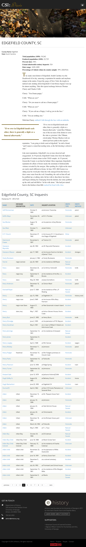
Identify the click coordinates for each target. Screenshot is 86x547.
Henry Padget (7, 353)
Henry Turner (7, 368)
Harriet (5, 262)
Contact (71, 542)
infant (4, 394)
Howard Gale (7, 374)
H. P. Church (7, 234)
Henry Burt (6, 317)
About (52, 542)
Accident (68, 246)
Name (5, 205)
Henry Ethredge (8, 321)
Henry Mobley (7, 347)
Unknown (68, 216)
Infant (5, 418)
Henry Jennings (8, 331)
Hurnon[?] (6, 388)
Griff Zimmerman (8, 210)
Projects (58, 542)
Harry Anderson (8, 284)
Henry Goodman (8, 325)
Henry (5, 296)
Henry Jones (7, 337)
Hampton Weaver (8, 252)
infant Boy (6, 434)
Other (67, 234)
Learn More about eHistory (57, 514)
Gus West (6, 228)
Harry (4, 268)
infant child (6, 450)
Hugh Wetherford (8, 384)
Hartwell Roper (8, 290)
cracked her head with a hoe (53, 185)
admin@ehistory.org (12, 519)
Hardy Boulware (8, 258)
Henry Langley (7, 343)
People (65, 542)
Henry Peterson (8, 365)
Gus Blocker (6, 222)
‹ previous (6, 485)
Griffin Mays (7, 216)
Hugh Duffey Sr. (8, 378)
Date (32, 205)
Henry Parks (7, 359)
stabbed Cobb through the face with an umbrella (52, 120)
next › (51, 485)
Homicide (68, 210)
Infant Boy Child (8, 440)
